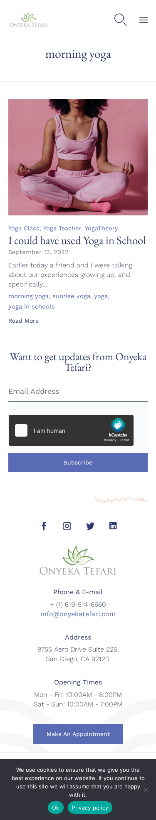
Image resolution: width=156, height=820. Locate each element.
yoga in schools (31, 307)
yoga (101, 296)
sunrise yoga (71, 296)
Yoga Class (24, 228)
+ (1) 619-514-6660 (78, 604)
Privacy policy (90, 807)
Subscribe (78, 462)
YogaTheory (101, 228)
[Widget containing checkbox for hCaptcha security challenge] (71, 430)
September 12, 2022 (38, 252)
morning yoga (28, 296)
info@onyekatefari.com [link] (78, 614)
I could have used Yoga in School (77, 240)
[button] (23, 321)
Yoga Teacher (62, 228)
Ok (55, 807)
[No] (145, 789)
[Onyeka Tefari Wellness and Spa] (29, 20)
